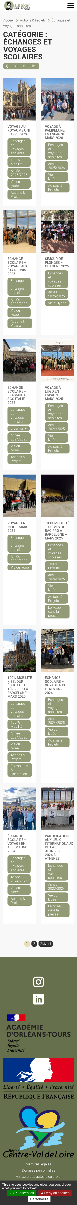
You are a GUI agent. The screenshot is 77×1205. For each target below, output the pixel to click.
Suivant (45, 944)
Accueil (8, 20)
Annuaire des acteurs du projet (38, 1177)
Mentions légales (38, 1164)
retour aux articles (23, 66)
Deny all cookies (56, 1193)
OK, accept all (23, 1193)
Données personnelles (38, 1170)
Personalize (39, 1199)
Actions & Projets (33, 20)
